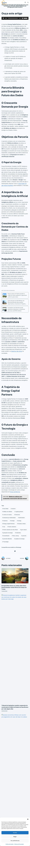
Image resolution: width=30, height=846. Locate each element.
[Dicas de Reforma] (4, 2)
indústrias (18, 532)
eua (3, 526)
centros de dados (7, 514)
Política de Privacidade (19, 844)
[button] (28, 819)
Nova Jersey (15, 535)
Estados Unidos (21, 523)
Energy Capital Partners (8, 523)
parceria (23, 535)
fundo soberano (11, 526)
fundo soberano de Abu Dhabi (10, 529)
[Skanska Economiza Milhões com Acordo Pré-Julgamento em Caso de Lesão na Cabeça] (15, 768)
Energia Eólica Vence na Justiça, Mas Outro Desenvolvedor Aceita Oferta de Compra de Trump (14, 587)
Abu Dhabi (5, 508)
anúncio (13, 508)
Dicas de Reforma (15, 492)
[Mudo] (22, 18)
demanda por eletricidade (9, 517)
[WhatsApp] (15, 551)
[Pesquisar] (27, 2)
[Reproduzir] (3, 18)
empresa (4, 520)
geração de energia (7, 532)
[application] (15, 18)
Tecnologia (5, 541)
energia (12, 520)
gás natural (23, 529)
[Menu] (25, 2)
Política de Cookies (10, 844)
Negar (15, 836)
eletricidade (21, 517)
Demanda (17, 514)
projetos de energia (19, 538)
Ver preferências (15, 840)
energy (19, 520)
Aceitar (15, 832)
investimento (5, 535)
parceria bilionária (7, 538)
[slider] (26, 18)
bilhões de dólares (7, 511)
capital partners (19, 511)
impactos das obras (16, 351)
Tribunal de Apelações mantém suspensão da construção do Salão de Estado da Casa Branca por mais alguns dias (15, 707)
